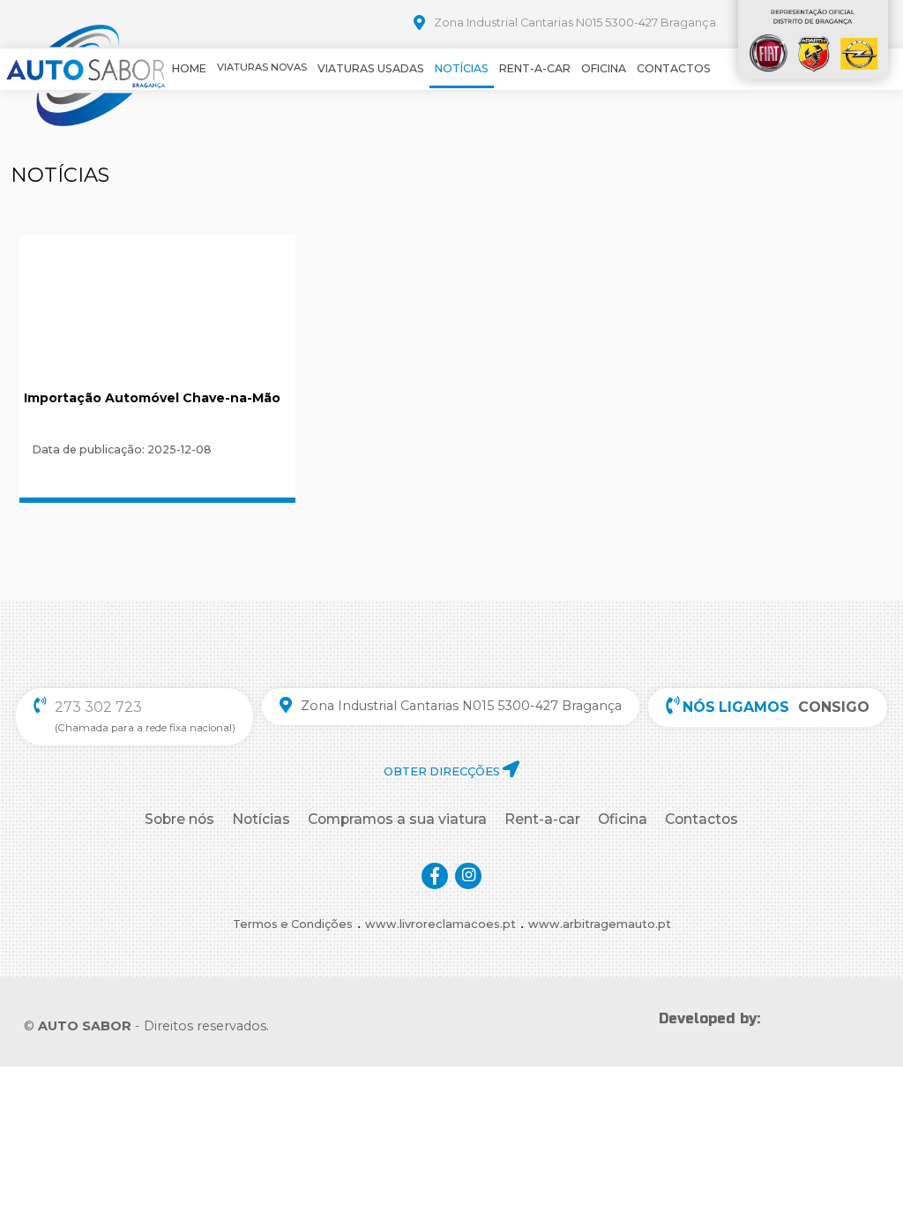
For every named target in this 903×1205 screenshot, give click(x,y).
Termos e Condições (293, 924)
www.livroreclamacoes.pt (440, 924)
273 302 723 (98, 707)
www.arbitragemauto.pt (599, 924)
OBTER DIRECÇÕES (443, 771)
